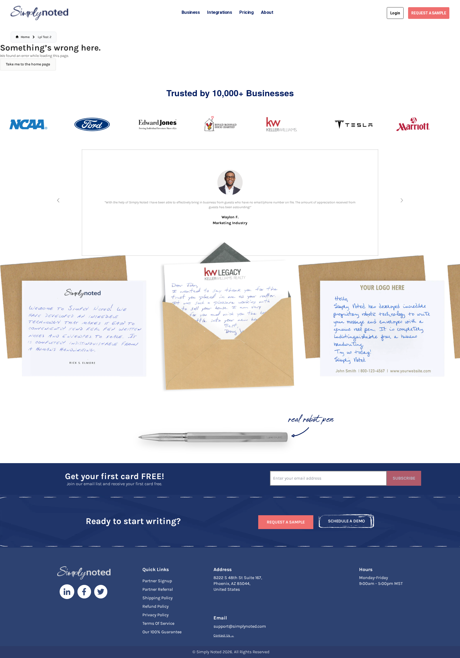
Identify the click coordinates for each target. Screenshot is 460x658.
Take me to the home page (28, 64)
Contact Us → (223, 635)
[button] (58, 200)
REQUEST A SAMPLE (428, 13)
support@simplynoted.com (239, 626)
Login (395, 13)
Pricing (246, 12)
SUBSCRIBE (404, 478)
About (267, 12)
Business (191, 12)
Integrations (219, 12)
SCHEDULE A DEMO (346, 520)
